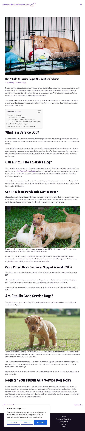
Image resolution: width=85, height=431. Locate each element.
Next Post (78, 405)
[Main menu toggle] (81, 4)
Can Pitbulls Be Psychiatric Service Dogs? (22, 119)
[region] (27, 416)
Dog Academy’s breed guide (26, 171)
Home (64, 417)
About (64, 424)
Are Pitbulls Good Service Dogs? (18, 124)
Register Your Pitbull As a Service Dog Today (21, 126)
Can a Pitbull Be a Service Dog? (17, 117)
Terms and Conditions (63, 419)
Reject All (27, 422)
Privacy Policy (63, 422)
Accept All (40, 422)
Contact (63, 427)
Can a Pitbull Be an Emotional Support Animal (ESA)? (26, 121)
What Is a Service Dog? (15, 115)
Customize (13, 422)
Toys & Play (10, 83)
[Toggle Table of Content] (38, 112)
